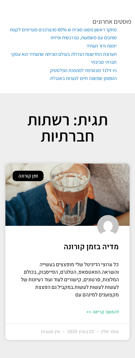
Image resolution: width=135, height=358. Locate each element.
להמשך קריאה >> (102, 312)
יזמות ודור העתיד (101, 45)
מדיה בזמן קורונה (91, 246)
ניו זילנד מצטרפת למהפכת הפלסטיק (83, 70)
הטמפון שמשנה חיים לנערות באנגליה (83, 78)
